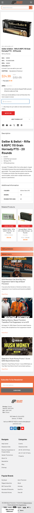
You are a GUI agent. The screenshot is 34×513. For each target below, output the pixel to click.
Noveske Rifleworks (8, 489)
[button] (17, 119)
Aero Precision (22, 480)
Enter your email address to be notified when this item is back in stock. (16, 96)
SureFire (20, 489)
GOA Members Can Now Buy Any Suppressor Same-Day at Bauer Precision (14, 281)
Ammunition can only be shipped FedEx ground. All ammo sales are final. (18, 90)
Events (21, 443)
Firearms (21, 456)
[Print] (10, 125)
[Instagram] (15, 428)
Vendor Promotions (7, 455)
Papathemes (22, 505)
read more (5, 294)
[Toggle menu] (2, 2)
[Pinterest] (21, 125)
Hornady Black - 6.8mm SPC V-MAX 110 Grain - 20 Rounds (25, 230)
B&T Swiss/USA (6, 486)
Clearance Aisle (6, 447)
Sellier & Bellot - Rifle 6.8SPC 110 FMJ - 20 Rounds (9, 230)
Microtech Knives (7, 492)
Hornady (20, 486)
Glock (19, 483)
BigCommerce (27, 503)
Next (31, 225)
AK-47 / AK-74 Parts (25, 453)
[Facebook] (3, 125)
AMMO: (7, 86)
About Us (4, 458)
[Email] (6, 125)
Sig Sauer (4, 480)
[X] (14, 125)
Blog (3, 464)
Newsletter (5, 461)
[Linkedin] (17, 125)
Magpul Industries (7, 483)
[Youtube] (22, 428)
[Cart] (31, 2)
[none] (17, 28)
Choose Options (8, 226)
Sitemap (4, 467)
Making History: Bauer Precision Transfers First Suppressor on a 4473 (15, 321)
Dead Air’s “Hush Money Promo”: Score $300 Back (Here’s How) (16, 359)
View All (20, 492)
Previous (2, 225)
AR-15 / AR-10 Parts (24, 450)
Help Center (5, 443)
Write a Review (6, 54)
